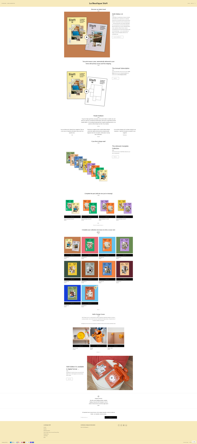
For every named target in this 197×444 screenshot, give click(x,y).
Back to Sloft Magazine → (85, 427)
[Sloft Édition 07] (124, 245)
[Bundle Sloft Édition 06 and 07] (124, 206)
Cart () (192, 3)
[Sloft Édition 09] (90, 245)
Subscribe (110, 417)
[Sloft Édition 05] (90, 269)
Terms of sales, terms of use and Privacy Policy (51, 432)
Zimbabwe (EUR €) (4, 442)
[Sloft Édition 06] (72, 269)
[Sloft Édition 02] (72, 293)
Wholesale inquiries (47, 430)
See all (98, 309)
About (45, 437)
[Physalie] (98, 335)
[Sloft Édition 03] (124, 269)
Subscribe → (115, 78)
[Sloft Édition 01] (90, 293)
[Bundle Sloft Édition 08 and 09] (90, 206)
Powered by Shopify (185, 442)
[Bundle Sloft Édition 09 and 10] (72, 206)
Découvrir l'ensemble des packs (98, 225)
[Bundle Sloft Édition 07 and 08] (107, 206)
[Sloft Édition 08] (107, 245)
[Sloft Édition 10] (72, 245)
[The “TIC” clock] (81, 335)
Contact (45, 427)
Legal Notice (46, 435)
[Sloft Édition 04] (107, 269)
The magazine (4, 3)
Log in (189, 3)
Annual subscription (11, 3)
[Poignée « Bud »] (116, 335)
